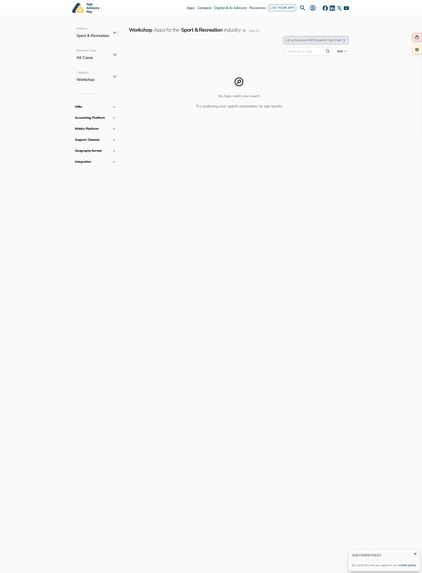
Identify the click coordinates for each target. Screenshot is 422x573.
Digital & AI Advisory (230, 7)
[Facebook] (325, 8)
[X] (339, 8)
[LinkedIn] (332, 8)
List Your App (282, 8)
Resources (257, 7)
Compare (204, 7)
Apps (191, 7)
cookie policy (407, 565)
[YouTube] (346, 8)
